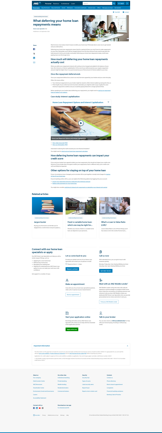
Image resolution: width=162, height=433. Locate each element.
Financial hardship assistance (115, 391)
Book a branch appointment (115, 384)
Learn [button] (73, 4)
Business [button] (56, 4)
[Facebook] (34, 408)
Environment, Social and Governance (43, 391)
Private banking (62, 381)
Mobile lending (62, 384)
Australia (37, 415)
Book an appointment (73, 294)
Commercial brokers (63, 391)
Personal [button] (48, 4)
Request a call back (72, 269)
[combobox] (99, 3)
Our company (37, 377)
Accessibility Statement (39, 398)
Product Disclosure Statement (57, 353)
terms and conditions (44, 353)
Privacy (44, 415)
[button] (127, 3)
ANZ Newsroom (37, 384)
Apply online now (72, 329)
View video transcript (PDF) (60, 143)
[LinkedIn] (37, 408)
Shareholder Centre (38, 388)
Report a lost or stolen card (89, 391)
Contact (126, 12)
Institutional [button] (65, 4)
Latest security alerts (88, 384)
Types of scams (86, 381)
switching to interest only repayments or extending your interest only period (85, 187)
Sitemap (62, 415)
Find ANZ (117, 12)
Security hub (85, 377)
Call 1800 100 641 (106, 271)
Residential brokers (63, 388)
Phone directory (111, 381)
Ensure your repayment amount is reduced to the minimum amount (71, 181)
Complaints (110, 388)
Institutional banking (64, 377)
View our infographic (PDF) (60, 145)
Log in (122, 3)
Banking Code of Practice (114, 394)
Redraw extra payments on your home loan (64, 183)
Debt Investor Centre (39, 381)
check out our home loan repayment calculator (74, 151)
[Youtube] (40, 408)
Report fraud (85, 388)
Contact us (110, 377)
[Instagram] (42, 408)
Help (67, 415)
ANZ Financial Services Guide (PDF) (78, 353)
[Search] (114, 3)
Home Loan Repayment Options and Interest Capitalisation (78, 102)
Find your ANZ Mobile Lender (109, 302)
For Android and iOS (63, 408)
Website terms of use (53, 415)
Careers (35, 394)
